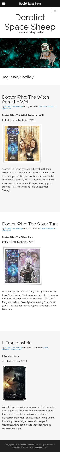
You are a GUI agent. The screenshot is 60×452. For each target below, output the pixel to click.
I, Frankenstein (17, 342)
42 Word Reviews (46, 106)
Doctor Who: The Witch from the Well (25, 99)
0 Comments (16, 349)
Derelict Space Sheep (30, 22)
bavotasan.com (40, 447)
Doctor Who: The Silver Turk (30, 223)
